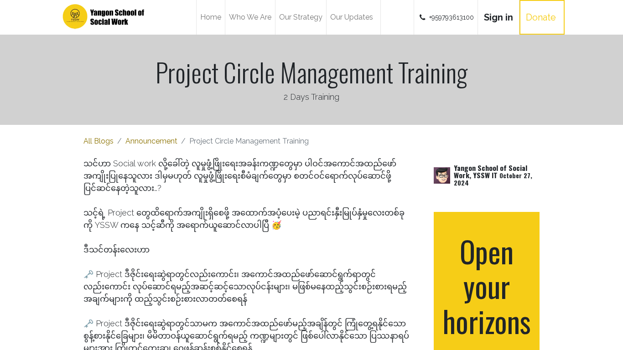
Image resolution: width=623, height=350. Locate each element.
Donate (542, 17)
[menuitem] (211, 17)
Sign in (498, 17)
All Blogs (98, 141)
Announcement (151, 141)
